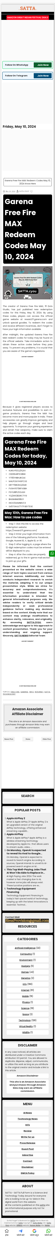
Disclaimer (28, 1167)
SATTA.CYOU (34, 622)
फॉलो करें (20, 1235)
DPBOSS (19, 1225)
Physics (26, 1002)
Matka (47, 1225)
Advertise (27, 1155)
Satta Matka (37, 1223)
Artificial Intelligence (25, 947)
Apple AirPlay (15, 834)
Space (25, 1014)
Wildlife (26, 1032)
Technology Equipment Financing (21, 890)
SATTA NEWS (21, 635)
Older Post (47, 739)
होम (6, 1235)
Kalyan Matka (35, 1225)
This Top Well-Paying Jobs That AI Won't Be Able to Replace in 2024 (26, 871)
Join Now (43, 65)
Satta (20, 1223)
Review (28, 1130)
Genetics (25, 978)
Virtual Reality (26, 1026)
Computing (26, 953)
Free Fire (15, 692)
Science (25, 1008)
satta (42, 1205)
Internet (39, 692)
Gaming (24, 692)
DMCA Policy (27, 1173)
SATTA (47, 692)
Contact (27, 1161)
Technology (9, 694)
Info (31, 692)
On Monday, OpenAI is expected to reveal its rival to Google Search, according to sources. (26, 852)
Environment (26, 959)
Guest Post (27, 1149)
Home (28, 739)
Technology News (28, 1118)
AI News (27, 1112)
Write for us (27, 1136)
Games (25, 972)
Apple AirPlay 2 (16, 818)
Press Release (27, 1143)
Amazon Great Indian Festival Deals (27, 17)
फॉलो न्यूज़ (34, 1235)
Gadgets (25, 965)
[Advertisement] (27, 40)
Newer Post (8, 739)
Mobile (25, 996)
